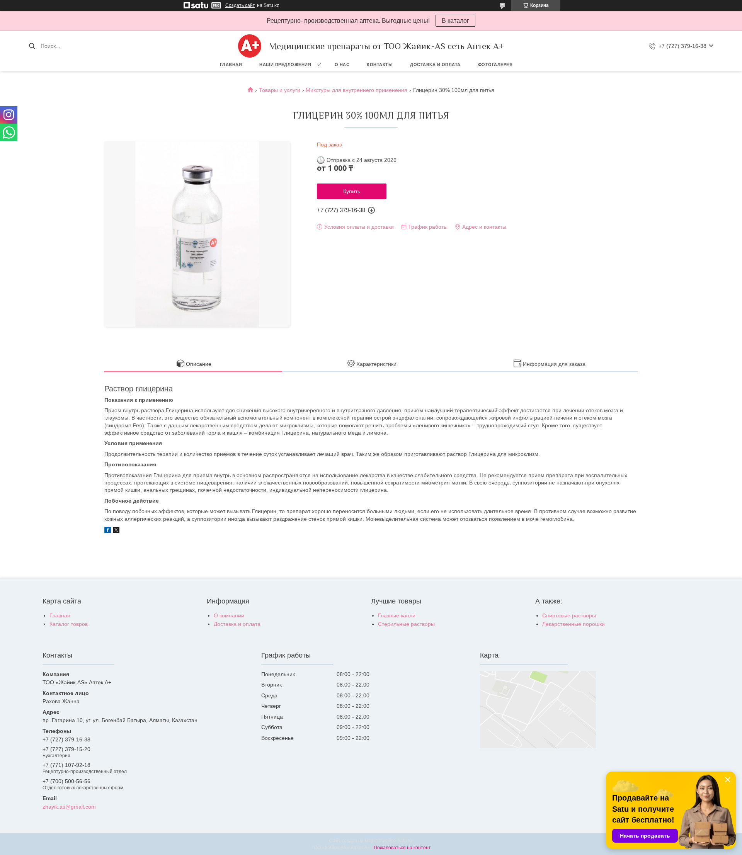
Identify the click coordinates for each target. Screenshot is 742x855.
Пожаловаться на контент (402, 847)
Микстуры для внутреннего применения (356, 90)
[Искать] (32, 46)
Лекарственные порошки (573, 624)
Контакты (380, 64)
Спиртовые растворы (569, 615)
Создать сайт (240, 5)
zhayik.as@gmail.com (69, 807)
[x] (116, 531)
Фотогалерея (495, 64)
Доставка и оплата (435, 64)
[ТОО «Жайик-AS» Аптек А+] (249, 46)
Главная (231, 64)
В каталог (455, 20)
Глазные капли (396, 615)
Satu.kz (405, 840)
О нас (342, 64)
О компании (229, 615)
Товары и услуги (279, 90)
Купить (351, 191)
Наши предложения (285, 64)
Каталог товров (68, 624)
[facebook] (107, 531)
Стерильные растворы (406, 624)
